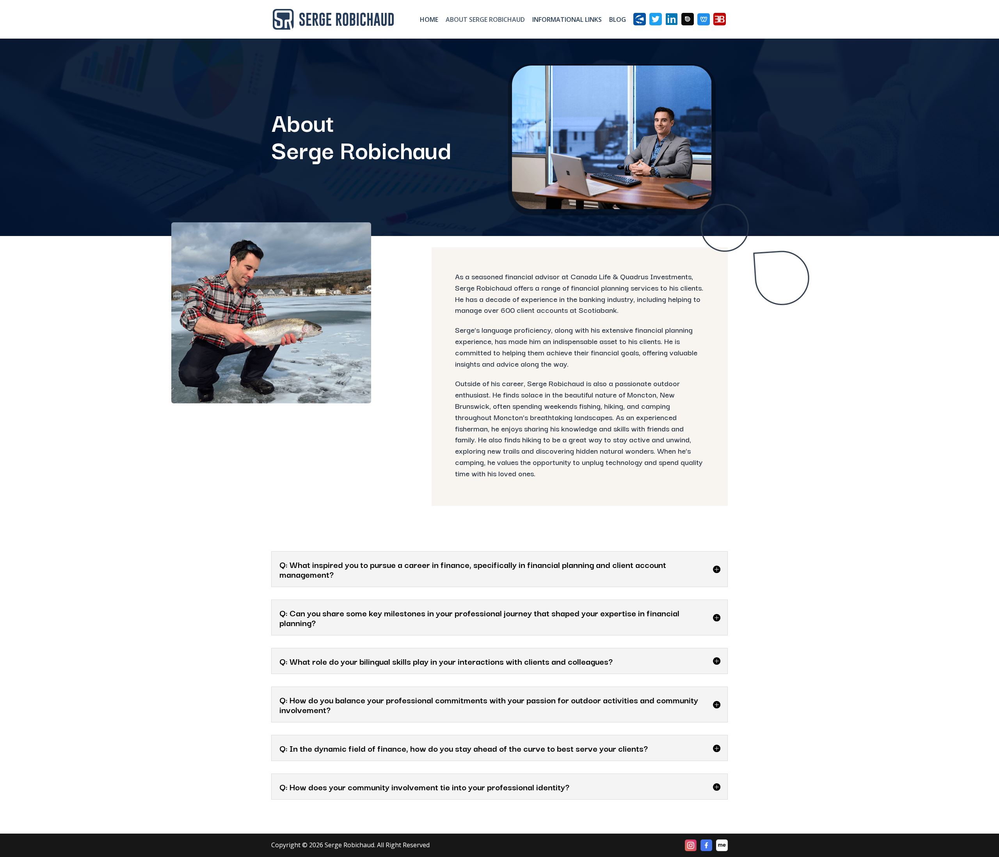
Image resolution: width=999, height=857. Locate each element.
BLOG (617, 20)
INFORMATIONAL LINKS (567, 20)
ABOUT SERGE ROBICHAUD (485, 20)
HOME (429, 20)
